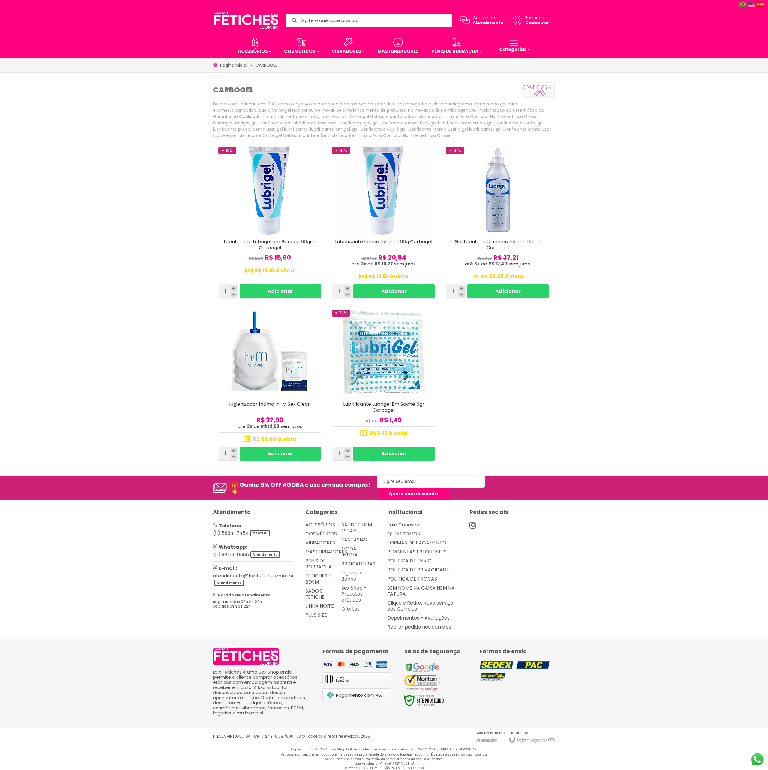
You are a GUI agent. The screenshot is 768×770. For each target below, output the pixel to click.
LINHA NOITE (319, 605)
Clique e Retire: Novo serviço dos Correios (420, 605)
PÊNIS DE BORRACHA (318, 563)
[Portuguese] (743, 4)
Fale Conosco (403, 524)
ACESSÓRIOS (320, 524)
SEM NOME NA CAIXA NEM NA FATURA (421, 590)
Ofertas (350, 608)
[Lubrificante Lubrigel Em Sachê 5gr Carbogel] (383, 385)
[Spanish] (761, 4)
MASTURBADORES (326, 551)
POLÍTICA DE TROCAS (412, 578)
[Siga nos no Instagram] (473, 525)
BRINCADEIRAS (358, 563)
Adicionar (280, 291)
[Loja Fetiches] (246, 20)
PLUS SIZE (316, 614)
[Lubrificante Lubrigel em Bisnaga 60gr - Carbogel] (270, 223)
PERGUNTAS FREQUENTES (417, 551)
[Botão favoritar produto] (317, 151)
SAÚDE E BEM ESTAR (356, 527)
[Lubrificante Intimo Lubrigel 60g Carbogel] (383, 223)
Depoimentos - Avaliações (418, 617)
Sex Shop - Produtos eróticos (354, 593)
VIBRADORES (320, 542)
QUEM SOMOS (403, 533)
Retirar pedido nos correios (419, 626)
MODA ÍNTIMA (349, 551)
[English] (752, 4)
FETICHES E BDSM (318, 578)
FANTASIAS (354, 539)
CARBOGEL (266, 65)
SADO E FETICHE (315, 593)
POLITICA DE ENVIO (409, 560)
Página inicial (233, 65)
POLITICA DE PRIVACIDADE (418, 569)
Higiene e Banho (352, 575)
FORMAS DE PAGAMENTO (416, 542)
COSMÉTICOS (321, 533)
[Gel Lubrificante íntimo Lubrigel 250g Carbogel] (497, 223)
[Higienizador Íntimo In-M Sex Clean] (270, 385)
